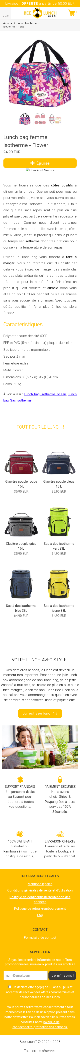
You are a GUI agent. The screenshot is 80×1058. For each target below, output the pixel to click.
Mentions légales (40, 884)
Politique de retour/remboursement (40, 909)
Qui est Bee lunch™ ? (40, 713)
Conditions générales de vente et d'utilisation (40, 890)
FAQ (40, 915)
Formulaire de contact (40, 938)
